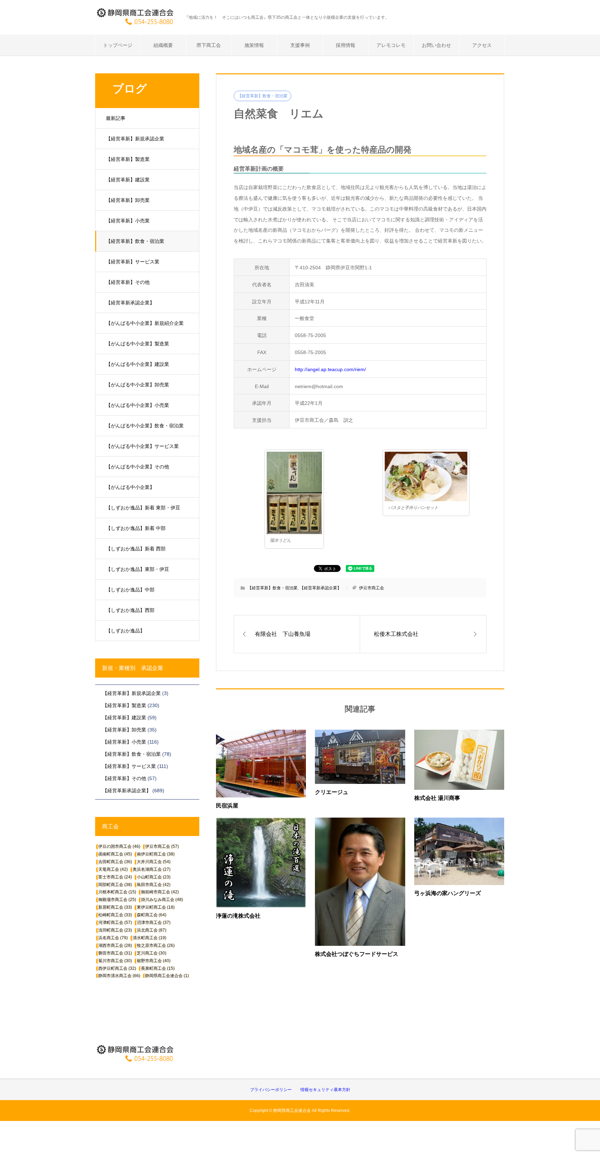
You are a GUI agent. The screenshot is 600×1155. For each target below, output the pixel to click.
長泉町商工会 (158, 968)
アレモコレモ (391, 45)
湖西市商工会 (115, 945)
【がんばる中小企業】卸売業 (137, 384)
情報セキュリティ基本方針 (325, 1089)
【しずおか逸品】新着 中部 (136, 528)
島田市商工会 (153, 884)
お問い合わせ (436, 45)
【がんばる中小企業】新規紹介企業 (145, 323)
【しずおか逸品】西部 (130, 610)
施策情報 (254, 45)
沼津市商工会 (153, 922)
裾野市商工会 (153, 960)
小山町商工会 (153, 877)
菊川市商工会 (115, 960)
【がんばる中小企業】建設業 (137, 364)
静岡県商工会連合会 (167, 975)
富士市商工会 (115, 877)
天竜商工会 (113, 869)
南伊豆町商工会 (156, 854)
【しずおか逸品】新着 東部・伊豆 (143, 507)
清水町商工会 (149, 937)
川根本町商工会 (117, 892)
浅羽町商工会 (115, 930)
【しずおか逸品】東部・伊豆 (137, 569)
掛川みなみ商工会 (162, 899)
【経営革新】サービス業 (132, 261)
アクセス (482, 45)
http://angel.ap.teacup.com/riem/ (330, 369)
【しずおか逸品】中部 (130, 589)
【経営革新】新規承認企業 (135, 138)
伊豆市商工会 (371, 587)
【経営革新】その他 (128, 282)
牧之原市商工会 (156, 945)
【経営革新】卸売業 (128, 200)
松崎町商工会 (115, 914)
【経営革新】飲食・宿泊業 (135, 241)
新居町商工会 (115, 907)
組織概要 (163, 45)
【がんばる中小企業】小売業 (137, 405)
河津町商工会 (115, 922)
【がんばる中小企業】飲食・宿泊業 (145, 425)
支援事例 (300, 45)
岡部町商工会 (115, 884)
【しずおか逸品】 (125, 630)
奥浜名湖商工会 (151, 869)
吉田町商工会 (115, 861)
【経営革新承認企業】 (130, 302)
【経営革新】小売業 (128, 220)
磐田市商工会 (115, 953)
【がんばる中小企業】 (130, 487)
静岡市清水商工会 (119, 975)
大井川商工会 (153, 861)
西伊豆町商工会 (117, 968)
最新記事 (115, 118)
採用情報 (345, 45)
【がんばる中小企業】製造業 (137, 343)
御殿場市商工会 (117, 899)
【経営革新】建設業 (128, 179)
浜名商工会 (113, 937)
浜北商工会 (151, 930)
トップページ (117, 45)
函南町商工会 (115, 854)
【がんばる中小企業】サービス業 (142, 446)
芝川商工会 (151, 953)
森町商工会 (151, 914)
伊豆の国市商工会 (119, 846)
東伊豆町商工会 (156, 907)
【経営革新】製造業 (128, 159)
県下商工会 (209, 45)
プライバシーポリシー (271, 1089)
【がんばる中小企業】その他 (137, 466)
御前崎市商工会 (160, 892)
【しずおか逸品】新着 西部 (136, 548)
